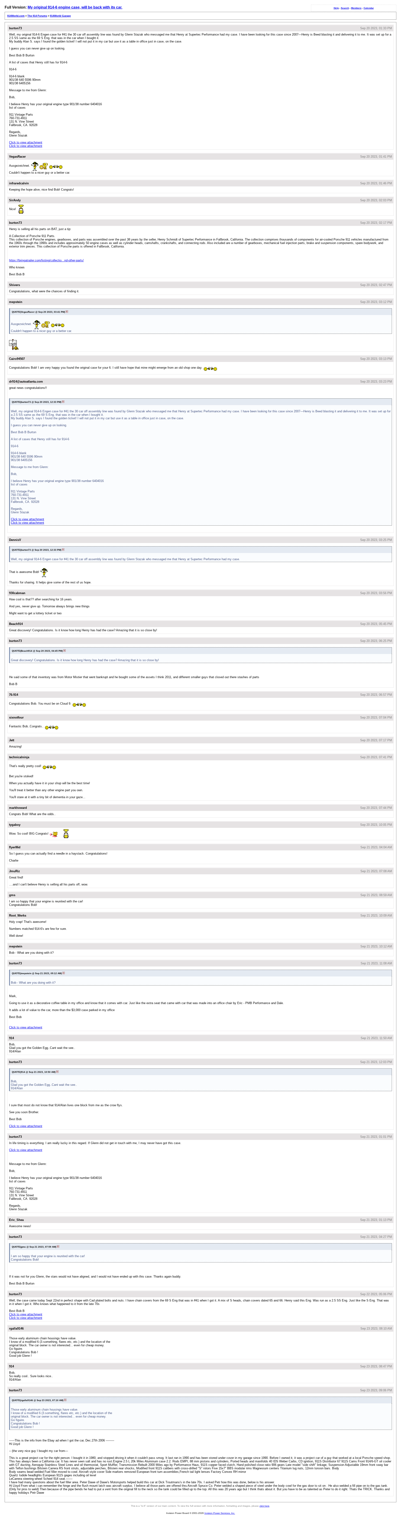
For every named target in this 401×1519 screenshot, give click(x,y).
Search (345, 8)
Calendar (369, 8)
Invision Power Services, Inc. (219, 1513)
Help (336, 8)
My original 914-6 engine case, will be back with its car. (75, 7)
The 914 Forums (37, 15)
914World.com (16, 15)
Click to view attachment (25, 142)
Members (356, 8)
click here (264, 1506)
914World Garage (60, 15)
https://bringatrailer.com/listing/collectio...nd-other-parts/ (46, 260)
